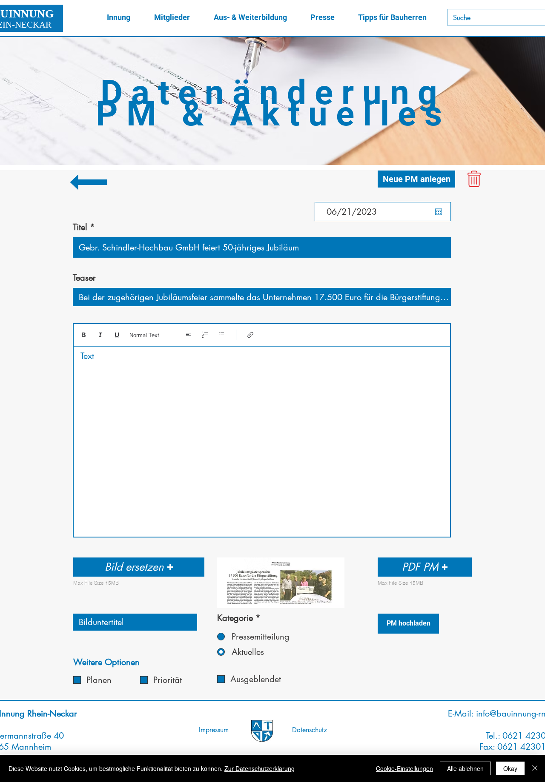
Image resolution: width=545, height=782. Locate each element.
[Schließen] (535, 768)
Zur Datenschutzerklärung (259, 768)
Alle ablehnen (465, 768)
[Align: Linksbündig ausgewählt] (188, 335)
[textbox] (261, 439)
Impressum (214, 729)
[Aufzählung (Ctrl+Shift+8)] (221, 335)
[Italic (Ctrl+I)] (100, 335)
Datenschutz (309, 729)
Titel (80, 227)
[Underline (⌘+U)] (117, 335)
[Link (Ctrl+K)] (250, 335)
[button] (138, 567)
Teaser (84, 277)
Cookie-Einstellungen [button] (404, 768)
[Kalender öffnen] (438, 211)
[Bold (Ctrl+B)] (83, 335)
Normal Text (144, 335)
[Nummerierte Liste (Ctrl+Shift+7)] (205, 335)
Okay (510, 768)
